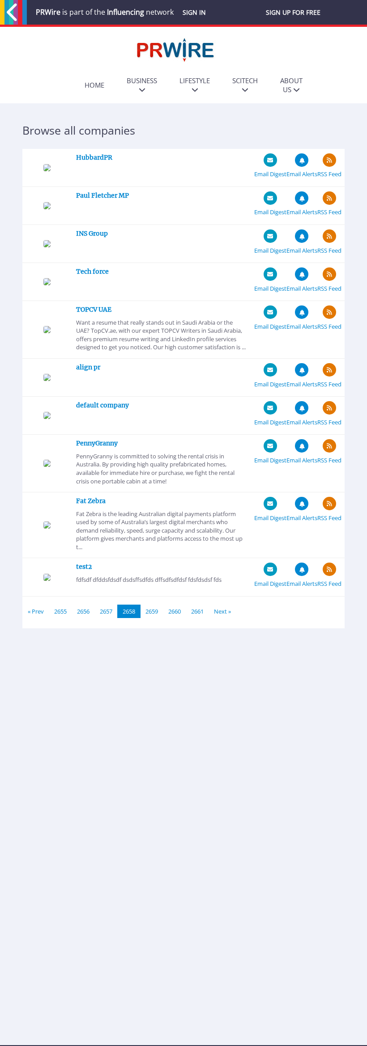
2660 (174, 611)
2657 (106, 611)
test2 (84, 567)
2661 (197, 611)
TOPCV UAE (93, 309)
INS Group (92, 233)
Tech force (92, 271)
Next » (222, 611)
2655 (60, 611)
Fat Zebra (91, 501)
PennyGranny (97, 443)
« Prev (36, 611)
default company (102, 405)
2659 (151, 611)
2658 (129, 611)
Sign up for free (293, 12)
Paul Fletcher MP (102, 195)
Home (94, 84)
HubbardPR (94, 157)
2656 (83, 611)
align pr (88, 367)
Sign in (194, 12)
